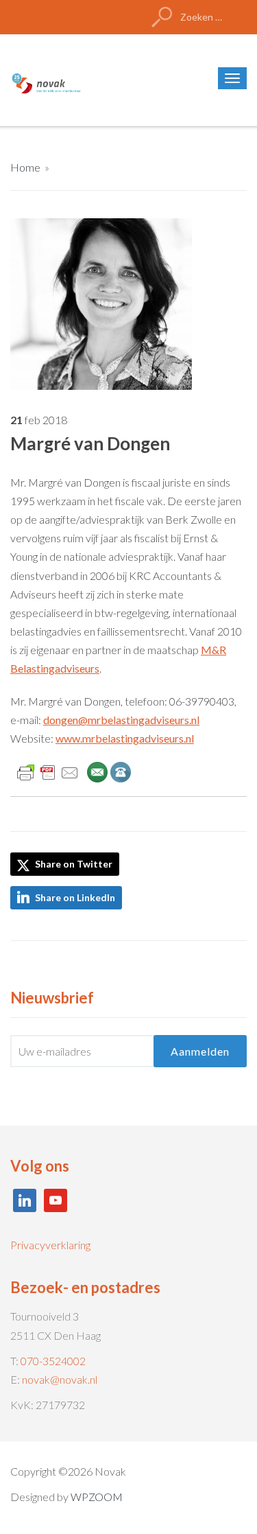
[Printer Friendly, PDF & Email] (48, 771)
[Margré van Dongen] (101, 302)
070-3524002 (53, 1360)
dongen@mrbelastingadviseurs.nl (121, 719)
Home (25, 167)
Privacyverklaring (50, 1244)
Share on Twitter (72, 864)
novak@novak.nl (59, 1379)
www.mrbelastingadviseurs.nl (125, 738)
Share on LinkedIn (75, 897)
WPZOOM (97, 1496)
